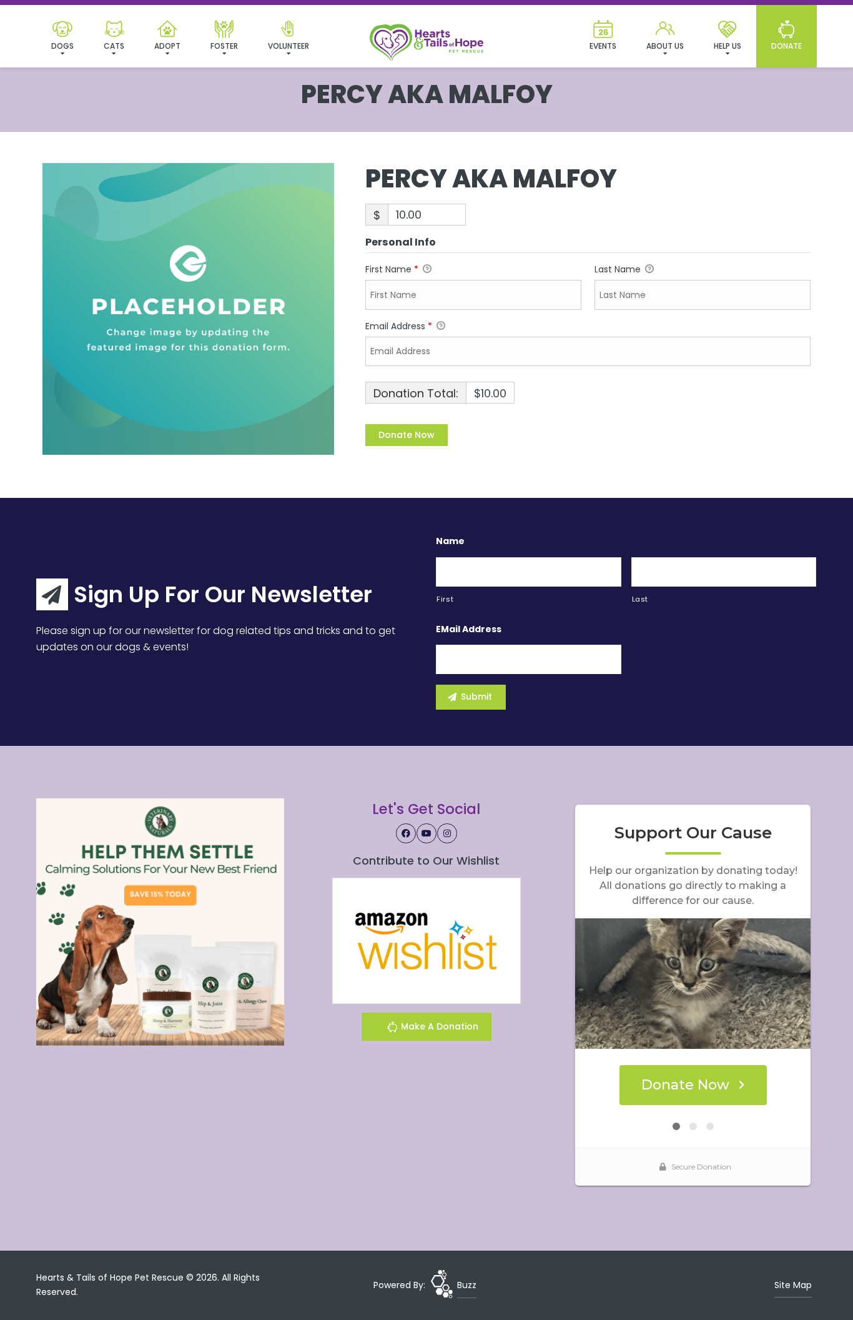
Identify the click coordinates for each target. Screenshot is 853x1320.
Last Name (618, 269)
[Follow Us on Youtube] (426, 833)
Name (450, 541)
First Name (391, 269)
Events (602, 46)
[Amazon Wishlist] (426, 940)
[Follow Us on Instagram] (447, 833)
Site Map (793, 1285)
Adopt (167, 46)
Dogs (62, 46)
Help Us (727, 46)
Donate (786, 46)
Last (640, 599)
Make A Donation (438, 1026)
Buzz (466, 1285)
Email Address (398, 326)
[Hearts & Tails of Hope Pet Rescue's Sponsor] (160, 921)
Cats (114, 46)
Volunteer (288, 46)
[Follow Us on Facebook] (406, 833)
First (444, 599)
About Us (665, 46)
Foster (224, 46)
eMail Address (468, 629)
